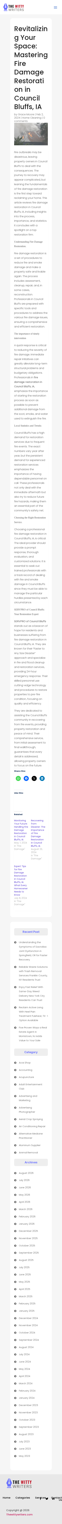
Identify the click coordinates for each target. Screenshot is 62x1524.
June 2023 (25, 1448)
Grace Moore (26, 114)
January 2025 (26, 1310)
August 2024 (26, 1347)
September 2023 (29, 1427)
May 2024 (24, 1369)
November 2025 (28, 1238)
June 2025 (25, 1274)
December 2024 (28, 1318)
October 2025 (27, 1245)
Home (6, 1498)
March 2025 (25, 1296)
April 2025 (24, 1289)
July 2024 (24, 1354)
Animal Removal (28, 1152)
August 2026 (26, 1173)
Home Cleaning (31, 118)
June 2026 (25, 1187)
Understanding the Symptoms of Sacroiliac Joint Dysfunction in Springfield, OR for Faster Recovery (33, 951)
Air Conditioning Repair (32, 1126)
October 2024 (27, 1332)
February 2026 (27, 1216)
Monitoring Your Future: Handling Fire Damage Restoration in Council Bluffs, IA (21, 830)
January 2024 (26, 1398)
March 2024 (25, 1383)
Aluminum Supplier (30, 1145)
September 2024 (29, 1340)
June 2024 (25, 1361)
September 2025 (29, 1252)
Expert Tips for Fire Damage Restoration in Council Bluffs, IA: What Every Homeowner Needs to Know (21, 880)
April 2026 (24, 1202)
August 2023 (26, 1434)
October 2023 (27, 1419)
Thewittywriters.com (19, 1514)
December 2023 (28, 1405)
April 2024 (24, 1376)
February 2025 (27, 1303)
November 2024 (28, 1325)
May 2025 (24, 1281)
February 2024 (27, 1390)
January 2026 (26, 1223)
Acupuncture (26, 1077)
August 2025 (26, 1260)
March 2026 (25, 1209)
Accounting (25, 1070)
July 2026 (24, 1180)
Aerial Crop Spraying (31, 1119)
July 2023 (24, 1441)
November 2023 (28, 1412)
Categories (22, 1498)
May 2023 (24, 1456)
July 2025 (24, 1267)
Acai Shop (25, 1062)
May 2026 (24, 1194)
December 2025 (28, 1231)
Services (40, 1498)
